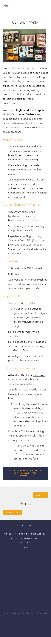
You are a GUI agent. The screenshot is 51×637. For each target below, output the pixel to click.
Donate (40, 495)
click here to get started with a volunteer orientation (25, 473)
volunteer (12, 512)
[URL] (30, 503)
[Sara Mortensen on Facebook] (25, 503)
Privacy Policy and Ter (17, 613)
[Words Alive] (21, 503)
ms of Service (39, 613)
